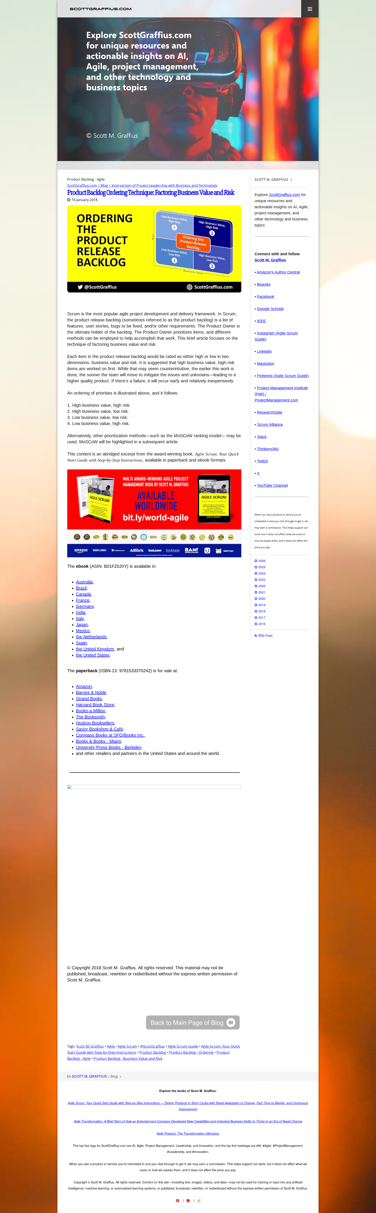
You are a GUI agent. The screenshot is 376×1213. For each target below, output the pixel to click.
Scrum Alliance (270, 424)
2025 (261, 567)
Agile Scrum (127, 1046)
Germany (85, 606)
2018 (261, 611)
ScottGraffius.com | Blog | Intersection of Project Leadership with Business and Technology (142, 185)
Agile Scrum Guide (183, 1046)
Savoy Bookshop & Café (99, 729)
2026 (261, 560)
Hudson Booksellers (95, 723)
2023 (261, 579)
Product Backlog (152, 1052)
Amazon (84, 686)
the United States (92, 655)
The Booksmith (90, 716)
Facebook (265, 296)
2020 (261, 598)
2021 (261, 592)
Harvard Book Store (95, 704)
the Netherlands (91, 636)
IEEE (261, 321)
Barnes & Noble (91, 692)
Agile (111, 1046)
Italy (80, 618)
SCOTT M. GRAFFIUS (89, 1076)
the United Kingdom (95, 649)
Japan (82, 624)
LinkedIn (264, 351)
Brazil (81, 588)
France (82, 600)
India (80, 612)
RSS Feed (265, 635)
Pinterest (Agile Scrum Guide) (283, 376)
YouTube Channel (272, 485)
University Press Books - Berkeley (108, 747)
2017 (261, 617)
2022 (261, 586)
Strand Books (89, 698)
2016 (261, 624)
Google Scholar (270, 309)
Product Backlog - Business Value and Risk (128, 1058)
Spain (81, 642)
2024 (261, 573)
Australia (84, 582)
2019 (261, 605)
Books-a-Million (90, 710)
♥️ (188, 1200)
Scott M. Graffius (90, 1046)
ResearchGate (269, 412)
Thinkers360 (268, 449)
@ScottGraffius (152, 1046)
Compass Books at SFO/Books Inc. (110, 735)
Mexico (83, 630)
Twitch (262, 461)
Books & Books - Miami (98, 741)
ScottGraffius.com (284, 195)
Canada (83, 594)
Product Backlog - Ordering (191, 1052)
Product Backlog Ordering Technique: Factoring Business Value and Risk (150, 192)
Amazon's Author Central (278, 272)
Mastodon (265, 363)
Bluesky (264, 284)
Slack (262, 437)
